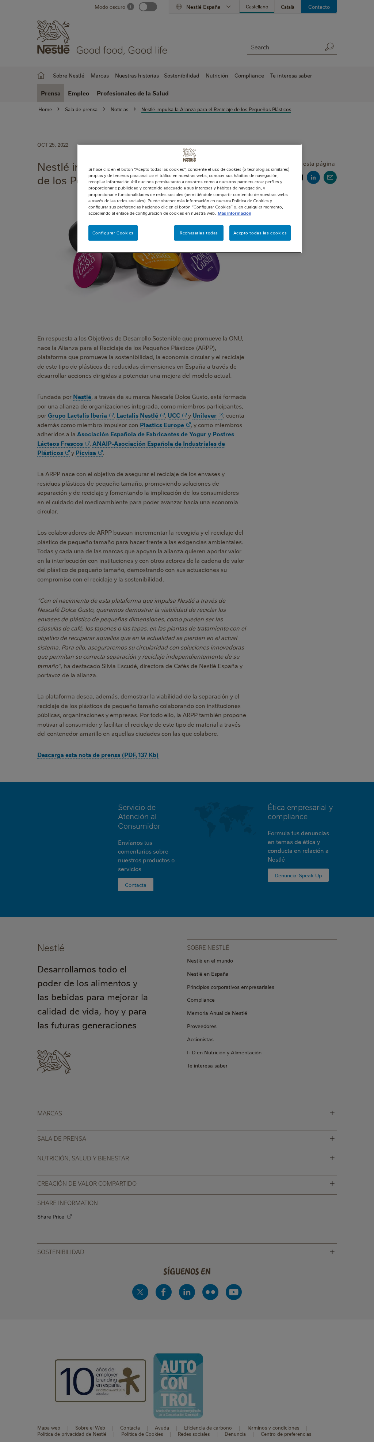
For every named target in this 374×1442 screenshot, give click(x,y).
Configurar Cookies (113, 233)
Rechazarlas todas (199, 233)
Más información (234, 213)
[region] (189, 198)
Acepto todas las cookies (260, 233)
